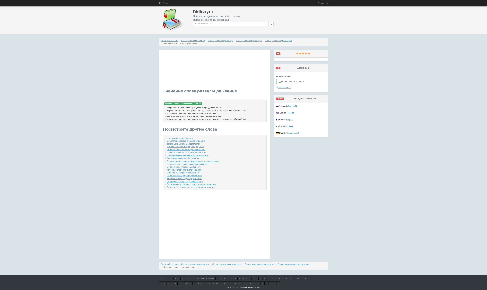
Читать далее (284, 87)
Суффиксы (210, 278)
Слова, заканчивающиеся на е (195, 264)
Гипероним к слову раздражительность (185, 181)
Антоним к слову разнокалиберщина (184, 170)
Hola (288, 126)
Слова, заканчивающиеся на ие (227, 264)
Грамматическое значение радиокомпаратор (188, 155)
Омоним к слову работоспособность (184, 172)
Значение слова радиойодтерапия (183, 158)
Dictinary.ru (165, 3)
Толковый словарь (169, 40)
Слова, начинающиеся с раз (249, 40)
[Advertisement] (215, 71)
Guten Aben (291, 133)
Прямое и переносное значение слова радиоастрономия (193, 161)
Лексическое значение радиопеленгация (186, 149)
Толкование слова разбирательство (183, 144)
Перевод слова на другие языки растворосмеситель (191, 187)
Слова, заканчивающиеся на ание (294, 264)
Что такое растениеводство (180, 138)
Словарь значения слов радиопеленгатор (186, 152)
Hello (289, 112)
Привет (291, 106)
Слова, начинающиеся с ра (220, 40)
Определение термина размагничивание (186, 141)
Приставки (200, 278)
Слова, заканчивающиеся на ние (260, 264)
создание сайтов (246, 287)
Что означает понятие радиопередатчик (185, 146)
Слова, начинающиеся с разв (278, 40)
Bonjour (289, 119)
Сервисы (322, 3)
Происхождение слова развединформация (187, 164)
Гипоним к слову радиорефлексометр (184, 175)
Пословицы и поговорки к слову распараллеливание (191, 184)
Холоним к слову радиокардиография (184, 178)
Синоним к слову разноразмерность (184, 167)
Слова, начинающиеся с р (193, 40)
